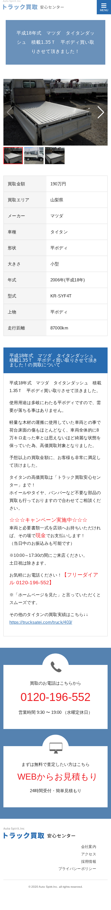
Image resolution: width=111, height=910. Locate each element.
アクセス (88, 854)
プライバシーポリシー (77, 869)
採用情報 (88, 861)
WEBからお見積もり (57, 776)
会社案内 (88, 847)
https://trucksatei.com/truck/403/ (40, 622)
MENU (104, 10)
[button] (101, 112)
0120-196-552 (55, 697)
